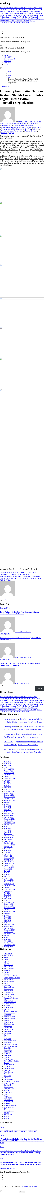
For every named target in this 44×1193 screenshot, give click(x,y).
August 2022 (8, 847)
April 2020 (7, 898)
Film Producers (9, 1024)
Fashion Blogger (9, 1016)
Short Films (8, 1092)
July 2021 (7, 871)
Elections (7, 1005)
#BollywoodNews (20, 123)
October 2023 (8, 821)
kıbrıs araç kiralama (10, 727)
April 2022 (7, 854)
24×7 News (8, 954)
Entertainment (8, 1007)
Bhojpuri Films (9, 979)
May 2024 (7, 808)
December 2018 (9, 928)
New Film (7, 1074)
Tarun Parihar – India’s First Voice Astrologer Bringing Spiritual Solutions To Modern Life (19, 613)
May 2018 (7, 941)
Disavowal (7, 61)
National (7, 1066)
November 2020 (9, 885)
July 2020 (7, 893)
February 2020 (9, 902)
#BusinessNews (6, 125)
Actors (6, 959)
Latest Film (7, 1048)
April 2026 (7, 765)
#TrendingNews (12, 131)
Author (6, 972)
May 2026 (7, 763)
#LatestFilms (27, 127)
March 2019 (8, 922)
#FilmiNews (29, 125)
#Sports (3, 131)
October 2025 (8, 776)
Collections (7, 996)
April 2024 (7, 810)
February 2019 (9, 924)
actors (21, 131)
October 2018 (8, 932)
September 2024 (9, 800)
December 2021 (9, 861)
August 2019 (8, 913)
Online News (8, 1079)
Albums (6, 963)
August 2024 (8, 802)
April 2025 (7, 787)
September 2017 (9, 945)
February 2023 (9, 836)
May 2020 (7, 897)
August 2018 (8, 935)
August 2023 (8, 824)
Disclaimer (7, 62)
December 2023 (9, 817)
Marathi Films (8, 1059)
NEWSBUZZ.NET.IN (12, 37)
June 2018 (7, 939)
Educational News (10, 1002)
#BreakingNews (33, 123)
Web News (7, 1116)
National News (9, 1068)
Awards (6, 974)
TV (5, 1109)
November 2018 (9, 930)
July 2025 (7, 782)
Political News (9, 1083)
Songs (6, 1096)
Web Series (7, 1118)
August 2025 (8, 780)
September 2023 (9, 823)
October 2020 (8, 887)
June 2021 (7, 873)
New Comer (8, 1070)
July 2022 (7, 848)
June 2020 (7, 895)
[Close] (1, 1190)
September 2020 (9, 889)
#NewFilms (27, 129)
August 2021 (8, 869)
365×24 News (8, 955)
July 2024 (7, 804)
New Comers (8, 1072)
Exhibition (7, 1015)
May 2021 (7, 874)
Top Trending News (10, 1105)
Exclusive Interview (10, 1011)
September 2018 (9, 934)
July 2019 (7, 915)
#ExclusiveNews (18, 125)
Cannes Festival (9, 992)
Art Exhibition (8, 967)
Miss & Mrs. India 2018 (12, 1061)
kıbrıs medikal (8, 742)
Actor (6, 957)
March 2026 (8, 767)
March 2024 (8, 811)
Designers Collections (11, 998)
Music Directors (9, 1065)
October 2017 (8, 943)
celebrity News (9, 994)
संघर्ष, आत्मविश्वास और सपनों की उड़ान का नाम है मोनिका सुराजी (18, 697)
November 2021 (9, 863)
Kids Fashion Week (10, 1046)
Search (2, 685)
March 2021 (8, 878)
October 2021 (8, 865)
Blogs (6, 983)
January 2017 (8, 946)
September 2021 (9, 867)
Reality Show (8, 1087)
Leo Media (7, 1053)
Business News (9, 987)
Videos (6, 1113)
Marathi (6, 1057)
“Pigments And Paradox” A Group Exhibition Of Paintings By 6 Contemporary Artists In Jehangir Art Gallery (21, 710)
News (6, 1077)
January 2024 (8, 815)
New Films (7, 1076)
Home (6, 55)
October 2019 (8, 909)
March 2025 (8, 789)
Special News (8, 1100)
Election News (9, 1003)
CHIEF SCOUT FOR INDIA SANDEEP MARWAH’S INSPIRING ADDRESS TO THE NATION (18, 573)
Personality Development (12, 1081)
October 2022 (8, 843)
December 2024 (9, 795)
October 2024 (8, 799)
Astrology (7, 970)
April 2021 (7, 876)
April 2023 (7, 832)
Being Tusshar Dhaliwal (12, 978)
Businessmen (8, 989)
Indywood (7, 1039)
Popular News (8, 1085)
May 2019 (7, 919)
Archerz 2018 (8, 965)
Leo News (7, 1055)
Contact (6, 64)
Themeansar (34, 1186)
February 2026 (9, 769)
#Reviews (36, 129)
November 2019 (9, 908)
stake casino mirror (10, 749)
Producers (4, 133)
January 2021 (8, 882)
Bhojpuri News (9, 981)
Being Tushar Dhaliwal (11, 976)
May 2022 (7, 852)
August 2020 (8, 891)
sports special (8, 1101)
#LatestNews (37, 127)
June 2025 (7, 784)
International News (10, 1040)
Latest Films (8, 1050)
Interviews (7, 1042)
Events (6, 1009)
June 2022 (7, 850)
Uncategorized (9, 1111)
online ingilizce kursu (11, 719)
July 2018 (7, 937)
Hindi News (8, 1033)
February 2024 (9, 813)
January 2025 (8, 793)
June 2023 (7, 828)
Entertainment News (10, 59)
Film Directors (8, 1022)
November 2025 (9, 775)
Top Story (7, 1103)
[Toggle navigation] (1, 45)
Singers (11, 133)
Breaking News (5, 86)
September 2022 (9, 845)
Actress (27, 131)
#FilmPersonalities (7, 127)
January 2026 (8, 771)
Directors (34, 131)
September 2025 (9, 778)
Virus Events (8, 1114)
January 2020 (8, 904)
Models (6, 1063)
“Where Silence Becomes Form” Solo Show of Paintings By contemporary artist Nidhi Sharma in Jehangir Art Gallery (19, 707)
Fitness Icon (8, 1026)
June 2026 (7, 762)
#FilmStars (17, 127)
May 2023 (7, 830)
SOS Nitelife (8, 1098)
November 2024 (9, 797)
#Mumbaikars (5, 129)
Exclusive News (9, 1013)
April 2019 (7, 921)
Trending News (9, 1107)
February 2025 (9, 791)
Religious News (9, 1089)
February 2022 (9, 858)
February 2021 (9, 880)
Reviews (7, 1090)
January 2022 (8, 860)
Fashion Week (8, 1020)
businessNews (8, 991)
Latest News (8, 1052)
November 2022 (9, 841)
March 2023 (8, 834)
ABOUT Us (8, 57)
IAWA (6, 1035)
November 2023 (9, 819)
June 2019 (7, 917)
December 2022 (9, 839)
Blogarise (24, 1186)
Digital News (8, 1000)
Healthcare (7, 1031)
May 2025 (7, 786)
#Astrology (9, 123)
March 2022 (8, 856)
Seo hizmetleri (8, 734)
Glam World (8, 1028)
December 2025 (9, 773)
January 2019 (8, 926)
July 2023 (7, 826)
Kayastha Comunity (10, 1044)
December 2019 (9, 906)
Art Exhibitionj (9, 968)
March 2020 (8, 900)
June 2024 (7, 806)
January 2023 (8, 837)
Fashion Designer (9, 1018)
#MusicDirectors (16, 129)
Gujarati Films (8, 1029)
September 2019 (9, 911)
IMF (5, 1037)
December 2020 (9, 884)
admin (20, 122)
